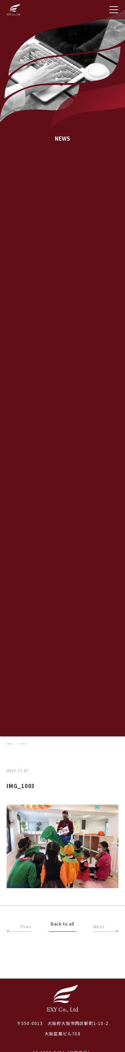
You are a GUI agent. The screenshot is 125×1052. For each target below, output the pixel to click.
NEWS (24, 743)
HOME (9, 743)
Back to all (62, 924)
